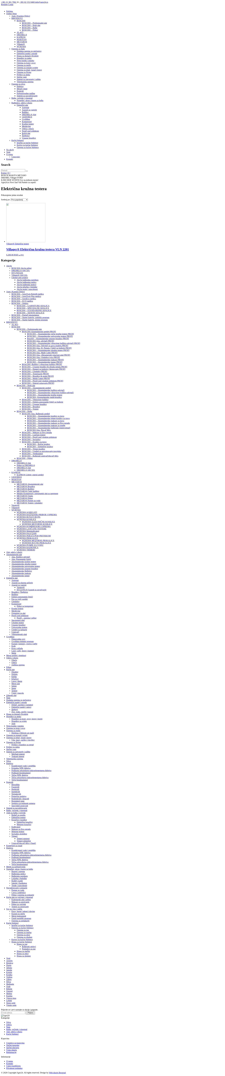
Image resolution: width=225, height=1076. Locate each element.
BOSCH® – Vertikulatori (32, 454)
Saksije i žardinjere (19, 883)
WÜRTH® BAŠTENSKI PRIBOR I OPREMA (37, 515)
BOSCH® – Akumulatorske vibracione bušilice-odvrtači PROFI (53, 343)
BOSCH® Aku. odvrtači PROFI (40, 341)
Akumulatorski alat (14, 554)
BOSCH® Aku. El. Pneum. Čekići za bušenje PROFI (49, 348)
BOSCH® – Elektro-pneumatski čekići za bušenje (42, 402)
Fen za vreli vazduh (19, 599)
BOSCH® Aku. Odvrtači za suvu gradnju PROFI (47, 346)
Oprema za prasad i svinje (27, 68)
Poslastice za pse (29, 949)
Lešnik (9, 1000)
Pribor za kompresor (25, 606)
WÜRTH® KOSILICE (26, 519)
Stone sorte (10, 1003)
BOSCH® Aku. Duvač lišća (39, 430)
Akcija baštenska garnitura (27, 280)
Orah (8, 986)
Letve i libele (16, 681)
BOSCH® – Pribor (30, 30)
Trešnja (9, 977)
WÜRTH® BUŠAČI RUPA (28, 517)
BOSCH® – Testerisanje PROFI (35, 374)
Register (4, 4)
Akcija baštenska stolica (26, 282)
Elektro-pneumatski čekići (22, 597)
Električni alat (22, 105)
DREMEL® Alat (29, 114)
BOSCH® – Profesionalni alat (34, 23)
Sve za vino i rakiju (14, 909)
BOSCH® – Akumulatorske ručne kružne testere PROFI (50, 334)
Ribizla (9, 989)
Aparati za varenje (29, 110)
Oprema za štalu (18, 49)
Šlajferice (26, 136)
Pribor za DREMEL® (26, 465)
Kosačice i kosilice (19, 820)
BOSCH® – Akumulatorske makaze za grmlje (46, 425)
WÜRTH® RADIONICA (27, 547)
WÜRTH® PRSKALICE (27, 538)
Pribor (8, 667)
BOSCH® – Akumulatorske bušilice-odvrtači (45, 390)
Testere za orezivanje (20, 907)
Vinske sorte (11, 1005)
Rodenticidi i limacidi (20, 799)
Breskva (9, 963)
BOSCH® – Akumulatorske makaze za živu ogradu (48, 423)
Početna (9, 11)
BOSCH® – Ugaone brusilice (34, 404)
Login (10, 4)
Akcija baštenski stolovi (26, 285)
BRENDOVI (17, 18)
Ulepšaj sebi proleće (19, 277)
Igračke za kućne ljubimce (27, 143)
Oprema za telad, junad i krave (29, 70)
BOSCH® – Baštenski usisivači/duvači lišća (40, 456)
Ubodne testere (17, 623)
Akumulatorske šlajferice (21, 571)
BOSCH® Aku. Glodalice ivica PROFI (43, 357)
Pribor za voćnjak (18, 904)
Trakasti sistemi (17, 756)
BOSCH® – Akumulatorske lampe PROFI (44, 362)
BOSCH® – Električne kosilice (40, 446)
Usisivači (15, 632)
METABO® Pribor (25, 498)
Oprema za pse (23, 930)
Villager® (21, 44)
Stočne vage (22, 77)
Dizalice (14, 672)
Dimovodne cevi (18, 639)
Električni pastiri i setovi (21, 707)
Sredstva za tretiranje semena (23, 803)
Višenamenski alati (19, 634)
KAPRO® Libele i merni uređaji (30, 475)
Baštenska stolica (18, 874)
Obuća (14, 660)
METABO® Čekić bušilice (28, 491)
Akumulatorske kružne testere (23, 561)
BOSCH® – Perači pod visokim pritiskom (39, 437)
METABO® (22, 42)
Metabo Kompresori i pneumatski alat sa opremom (37, 493)
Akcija (9, 266)
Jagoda (9, 970)
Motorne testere (17, 831)
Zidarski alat (11, 695)
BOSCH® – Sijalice (19, 303)
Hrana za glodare (24, 956)
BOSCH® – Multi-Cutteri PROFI (36, 378)
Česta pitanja (11, 1050)
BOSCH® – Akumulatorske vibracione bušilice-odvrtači (50, 392)
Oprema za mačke (24, 932)
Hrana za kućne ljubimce (21, 942)
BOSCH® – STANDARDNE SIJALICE (34, 310)
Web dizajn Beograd (57, 1073)
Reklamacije (11, 1052)
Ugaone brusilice (29, 138)
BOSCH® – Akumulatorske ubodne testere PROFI (48, 350)
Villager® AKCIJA (19, 275)
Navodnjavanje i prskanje (16, 888)
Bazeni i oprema (18, 871)
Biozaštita (15, 784)
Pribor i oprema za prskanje (22, 895)
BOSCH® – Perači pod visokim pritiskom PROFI (42, 381)
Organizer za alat (18, 613)
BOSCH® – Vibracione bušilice (35, 400)
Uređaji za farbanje (19, 630)
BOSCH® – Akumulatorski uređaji (36, 388)
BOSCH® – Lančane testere (33, 435)
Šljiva (8, 982)
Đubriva (20, 86)
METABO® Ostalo (25, 496)
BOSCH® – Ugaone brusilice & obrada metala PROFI (44, 367)
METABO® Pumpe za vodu (28, 500)
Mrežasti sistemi (18, 754)
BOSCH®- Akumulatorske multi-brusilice (44, 397)
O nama (9, 154)
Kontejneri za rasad (14, 846)
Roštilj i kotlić (17, 881)
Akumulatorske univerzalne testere (25, 566)
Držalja (14, 674)
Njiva (8, 761)
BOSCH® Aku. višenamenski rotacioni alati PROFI (48, 355)
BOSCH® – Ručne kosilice (38, 444)
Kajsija (9, 972)
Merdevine (26, 126)
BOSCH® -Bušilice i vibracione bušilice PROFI (42, 364)
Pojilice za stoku (23, 75)
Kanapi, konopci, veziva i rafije (24, 644)
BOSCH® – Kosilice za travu (34, 442)
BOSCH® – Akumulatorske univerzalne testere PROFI (50, 336)
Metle (13, 653)
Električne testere (18, 817)
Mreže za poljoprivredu (15, 867)
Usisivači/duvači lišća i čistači (23, 843)
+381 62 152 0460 (27, 2)
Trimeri (14, 836)
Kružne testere (28, 124)
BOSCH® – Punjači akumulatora (25, 315)
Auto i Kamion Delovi (20, 16)
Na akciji (10, 150)
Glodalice (15, 601)
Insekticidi (15, 792)
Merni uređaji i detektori (16, 655)
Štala (8, 698)
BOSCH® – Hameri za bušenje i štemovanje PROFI (43, 369)
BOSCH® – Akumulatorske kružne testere (44, 395)
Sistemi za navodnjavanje (27, 96)
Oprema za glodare (24, 937)
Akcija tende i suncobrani (27, 289)
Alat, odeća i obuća (14, 552)
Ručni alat (26, 133)
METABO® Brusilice (26, 486)
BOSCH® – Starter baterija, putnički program (30, 317)
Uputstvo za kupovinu (15, 1043)
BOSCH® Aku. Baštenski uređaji (36, 414)
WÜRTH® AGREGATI (27, 512)
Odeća (14, 662)
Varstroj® (15, 505)
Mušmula (10, 984)
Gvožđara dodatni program (22, 641)
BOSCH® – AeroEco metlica (23, 299)
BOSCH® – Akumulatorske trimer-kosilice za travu (48, 418)
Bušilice (25, 112)
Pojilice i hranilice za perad (22, 745)
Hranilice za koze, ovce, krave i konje (26, 719)
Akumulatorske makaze (21, 573)
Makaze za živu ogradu (21, 829)
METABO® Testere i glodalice (29, 503)
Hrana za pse (22, 944)
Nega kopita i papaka (25, 60)
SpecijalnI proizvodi (19, 806)
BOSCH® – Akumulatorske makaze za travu (45, 421)
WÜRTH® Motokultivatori (28, 531)
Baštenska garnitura (19, 876)
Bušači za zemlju (18, 815)
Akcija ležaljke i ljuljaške (27, 287)
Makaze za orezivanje (20, 902)
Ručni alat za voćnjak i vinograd (19, 897)
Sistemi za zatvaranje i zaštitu (29, 79)
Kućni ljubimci (17, 140)
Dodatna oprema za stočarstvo (29, 51)
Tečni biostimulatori (19, 780)
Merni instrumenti (18, 916)
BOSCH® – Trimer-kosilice (33, 449)
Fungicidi (15, 787)
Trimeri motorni (23, 838)
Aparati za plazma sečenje (22, 583)
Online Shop (11, 14)
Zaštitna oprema (18, 665)
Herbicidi (15, 789)
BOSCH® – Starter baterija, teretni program (29, 320)
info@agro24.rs (41, 2)
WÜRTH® (21, 46)
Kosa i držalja (17, 648)
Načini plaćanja (12, 1048)
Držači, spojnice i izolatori (22, 705)
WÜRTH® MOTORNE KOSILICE (37, 524)
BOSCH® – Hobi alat (31, 25)
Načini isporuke (12, 1045)
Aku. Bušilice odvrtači (20, 557)
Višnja (8, 979)
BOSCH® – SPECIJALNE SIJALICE (33, 308)
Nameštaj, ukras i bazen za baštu (30, 100)
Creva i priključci (18, 892)
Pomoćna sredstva (18, 796)
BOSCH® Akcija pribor (21, 268)
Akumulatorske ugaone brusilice (24, 569)
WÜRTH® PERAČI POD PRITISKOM (34, 536)
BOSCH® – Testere (30, 409)
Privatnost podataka (14, 1068)
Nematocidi (16, 794)
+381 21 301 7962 (9, 2)
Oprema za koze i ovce (26, 63)
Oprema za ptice (23, 935)
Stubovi (14, 709)
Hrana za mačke (23, 951)
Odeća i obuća (28, 129)
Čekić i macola (17, 693)
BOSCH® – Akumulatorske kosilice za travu (45, 416)
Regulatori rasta (17, 801)
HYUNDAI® (17, 273)
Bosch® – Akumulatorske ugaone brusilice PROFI (48, 338)
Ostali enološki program (21, 918)
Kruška (9, 975)
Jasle (13, 723)
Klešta (14, 677)
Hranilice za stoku (24, 58)
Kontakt (9, 159)
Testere (14, 691)
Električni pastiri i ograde (27, 53)
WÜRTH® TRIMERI (26, 550)
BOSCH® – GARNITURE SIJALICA (33, 306)
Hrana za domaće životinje (28, 56)
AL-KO (20, 32)
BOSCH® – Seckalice (31, 439)
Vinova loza (11, 998)
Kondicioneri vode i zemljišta (23, 766)
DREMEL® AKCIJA (20, 270)
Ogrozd (9, 991)
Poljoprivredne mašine (26, 93)
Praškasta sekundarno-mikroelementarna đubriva (31, 770)
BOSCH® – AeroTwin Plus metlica (26, 296)
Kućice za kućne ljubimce (27, 145)
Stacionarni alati (18, 620)
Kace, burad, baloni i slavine (23, 911)
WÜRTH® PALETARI (26, 533)
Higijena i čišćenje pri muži (22, 733)
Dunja (8, 965)
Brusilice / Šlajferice (19, 592)
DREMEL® (22, 35)
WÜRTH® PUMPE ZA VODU (30, 545)
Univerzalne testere (19, 627)
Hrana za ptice (23, 954)
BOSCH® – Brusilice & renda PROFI (38, 376)
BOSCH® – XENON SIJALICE (30, 313)
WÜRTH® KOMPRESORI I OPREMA (34, 526)
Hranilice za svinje (19, 721)
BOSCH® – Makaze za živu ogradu (37, 432)
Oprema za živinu (24, 72)
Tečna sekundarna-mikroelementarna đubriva (29, 777)
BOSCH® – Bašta (29, 28)
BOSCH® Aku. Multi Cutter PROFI (42, 353)
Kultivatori (15, 827)
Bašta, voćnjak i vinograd (21, 98)
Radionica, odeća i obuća (21, 103)
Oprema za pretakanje (20, 921)
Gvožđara (26, 119)
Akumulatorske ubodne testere (23, 564)
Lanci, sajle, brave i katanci (22, 651)
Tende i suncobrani (19, 885)
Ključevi (14, 679)
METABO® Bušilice (25, 489)
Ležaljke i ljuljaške (19, 878)
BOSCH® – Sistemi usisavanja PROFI (38, 383)
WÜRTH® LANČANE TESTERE (31, 529)
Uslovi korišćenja (13, 1066)
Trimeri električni (24, 841)
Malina (9, 993)
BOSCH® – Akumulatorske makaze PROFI (45, 360)
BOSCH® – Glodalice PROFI (34, 371)
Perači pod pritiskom (30, 131)
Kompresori (27, 121)
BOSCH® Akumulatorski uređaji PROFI (39, 331)
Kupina (9, 996)
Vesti (8, 152)
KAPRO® (21, 37)
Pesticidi (20, 91)
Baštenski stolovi (29, 946)
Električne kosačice (25, 822)
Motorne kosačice (24, 824)
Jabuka (9, 968)
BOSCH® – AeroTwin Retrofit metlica (27, 294)
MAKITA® (22, 39)
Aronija (9, 961)
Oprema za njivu (18, 84)
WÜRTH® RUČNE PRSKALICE (36, 543)
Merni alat (15, 684)
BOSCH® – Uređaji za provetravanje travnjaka (41, 451)
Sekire (14, 686)
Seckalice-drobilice (19, 834)
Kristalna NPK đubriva (20, 768)
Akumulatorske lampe (20, 576)
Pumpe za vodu (17, 890)
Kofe (13, 646)
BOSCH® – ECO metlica (22, 301)
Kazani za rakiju (18, 914)
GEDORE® (27, 117)
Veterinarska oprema (25, 82)
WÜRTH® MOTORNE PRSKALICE (38, 540)
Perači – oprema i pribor (26, 618)
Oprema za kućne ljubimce (28, 147)
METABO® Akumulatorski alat (30, 484)
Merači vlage (22, 89)
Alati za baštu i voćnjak (16, 813)
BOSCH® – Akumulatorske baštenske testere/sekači (48, 428)
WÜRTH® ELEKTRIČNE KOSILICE (38, 522)
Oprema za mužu (24, 65)
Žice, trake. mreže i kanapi (22, 712)
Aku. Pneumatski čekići (21, 559)
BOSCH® (21, 21)
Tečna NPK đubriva (19, 775)
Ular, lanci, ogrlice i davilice (23, 740)
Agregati (25, 107)
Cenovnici (15, 157)
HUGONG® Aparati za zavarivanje (31, 590)
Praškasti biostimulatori (20, 773)
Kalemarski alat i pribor (21, 900)
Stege (13, 688)
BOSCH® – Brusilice (31, 407)
